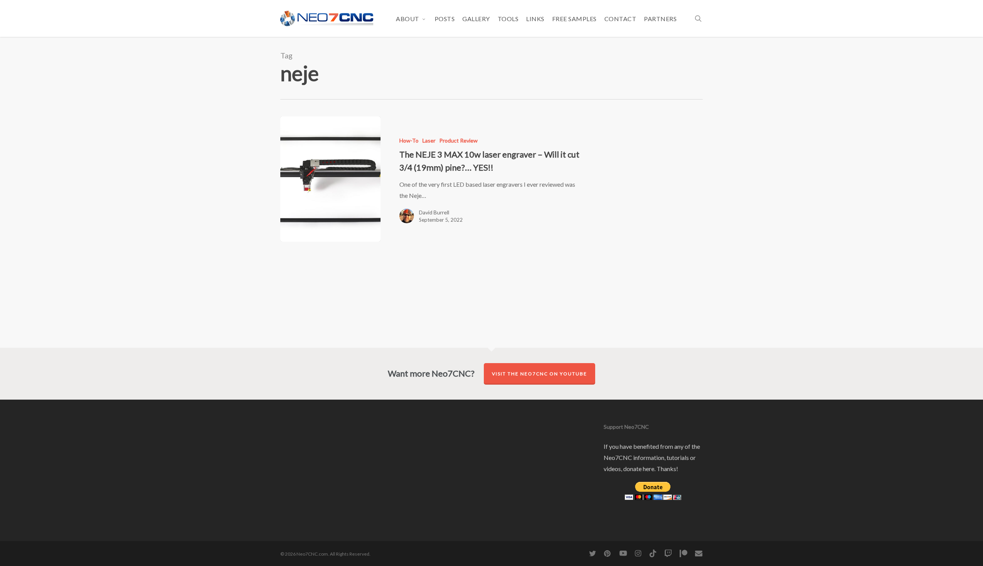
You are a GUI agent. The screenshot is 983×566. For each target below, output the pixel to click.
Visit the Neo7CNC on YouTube (539, 374)
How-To (409, 140)
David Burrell (434, 212)
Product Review (458, 140)
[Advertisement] (652, 163)
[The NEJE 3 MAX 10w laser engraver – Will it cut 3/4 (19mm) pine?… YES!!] (330, 179)
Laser (428, 140)
